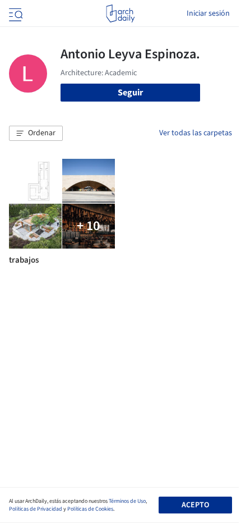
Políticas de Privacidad (35, 509)
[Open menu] (14, 13)
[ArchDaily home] (120, 13)
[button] (36, 133)
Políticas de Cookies (90, 509)
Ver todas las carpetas (195, 133)
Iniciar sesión (208, 13)
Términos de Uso (127, 501)
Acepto (195, 505)
